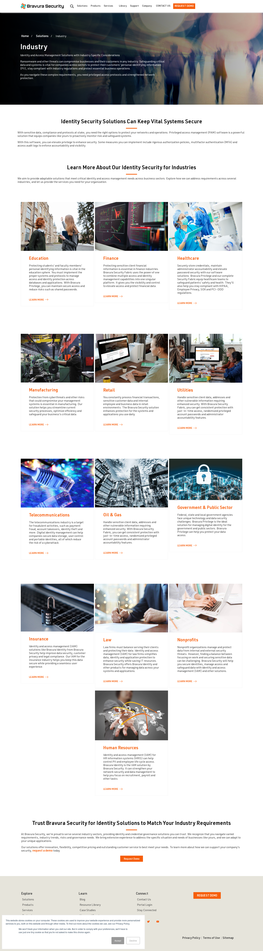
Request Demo (184, 6)
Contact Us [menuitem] (144, 899)
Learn (36, 300)
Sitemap (228, 938)
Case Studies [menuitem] (88, 910)
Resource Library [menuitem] (90, 905)
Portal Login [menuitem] (144, 905)
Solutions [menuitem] (28, 899)
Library (123, 6)
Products (96, 6)
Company (147, 6)
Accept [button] (118, 940)
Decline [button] (133, 940)
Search (72, 6)
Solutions (82, 6)
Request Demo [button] (207, 895)
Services (108, 6)
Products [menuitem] (27, 905)
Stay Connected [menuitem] (146, 910)
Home (25, 36)
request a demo (42, 851)
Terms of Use (211, 938)
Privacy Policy (191, 938)
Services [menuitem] (27, 910)
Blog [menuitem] (82, 899)
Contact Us (163, 6)
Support (134, 6)
